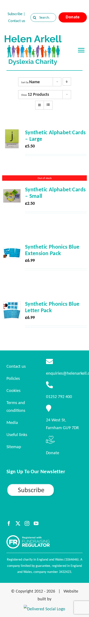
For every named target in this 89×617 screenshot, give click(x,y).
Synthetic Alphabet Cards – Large (55, 135)
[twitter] (18, 523)
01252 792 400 (59, 396)
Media (12, 422)
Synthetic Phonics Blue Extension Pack (52, 250)
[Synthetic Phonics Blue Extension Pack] (12, 247)
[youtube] (36, 523)
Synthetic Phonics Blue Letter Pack (52, 307)
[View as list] (48, 105)
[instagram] (27, 523)
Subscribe (15, 13)
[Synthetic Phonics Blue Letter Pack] (12, 304)
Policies (13, 378)
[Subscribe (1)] (44, 485)
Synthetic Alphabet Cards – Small (55, 192)
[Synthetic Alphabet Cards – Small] (12, 190)
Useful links (16, 434)
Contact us (16, 20)
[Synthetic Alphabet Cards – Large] (12, 133)
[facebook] (8, 523)
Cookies (13, 390)
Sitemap (13, 446)
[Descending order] (67, 81)
